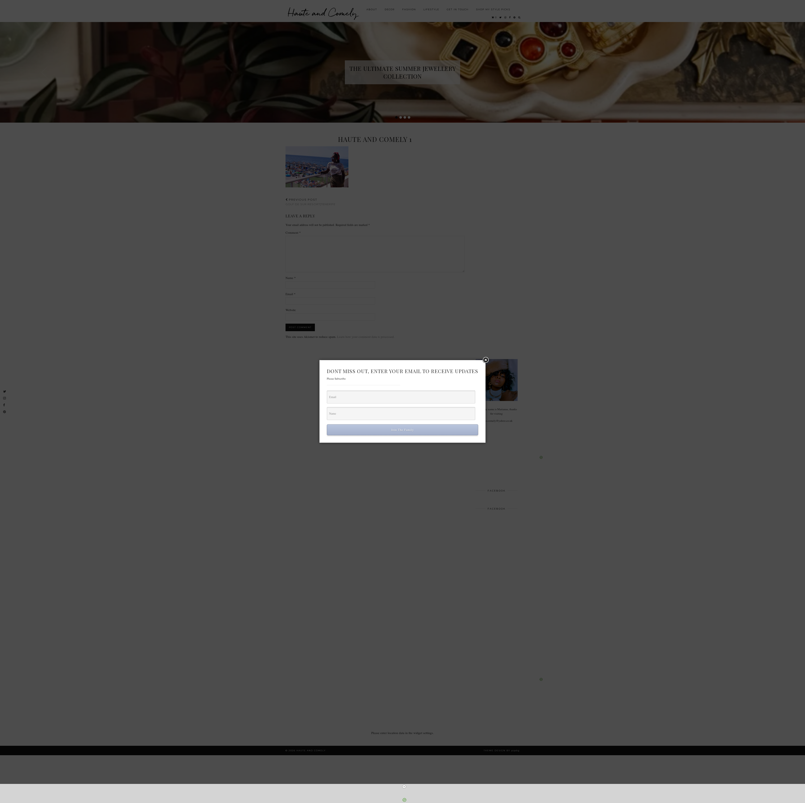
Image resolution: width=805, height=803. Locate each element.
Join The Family (402, 430)
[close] (404, 787)
